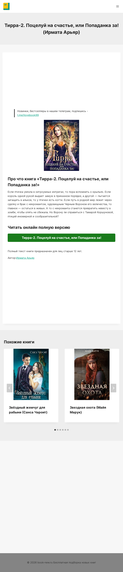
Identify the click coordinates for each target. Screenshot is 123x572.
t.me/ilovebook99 (28, 115)
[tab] (55, 430)
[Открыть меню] (117, 6)
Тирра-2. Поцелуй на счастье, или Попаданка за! (61, 238)
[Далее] (113, 388)
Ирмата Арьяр (25, 257)
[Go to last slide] (9, 388)
